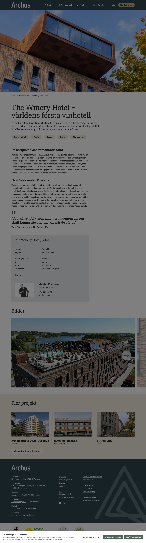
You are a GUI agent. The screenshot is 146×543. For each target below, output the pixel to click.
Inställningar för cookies (91, 537)
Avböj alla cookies (113, 537)
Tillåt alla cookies (133, 537)
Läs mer (60, 539)
